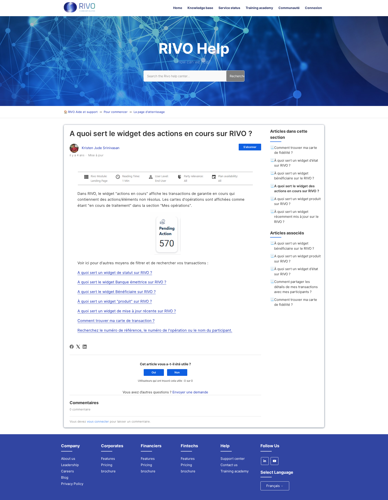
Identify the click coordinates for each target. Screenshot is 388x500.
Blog (64, 477)
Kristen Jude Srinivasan (100, 148)
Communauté (289, 8)
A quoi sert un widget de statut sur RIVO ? (114, 272)
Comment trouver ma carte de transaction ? (115, 320)
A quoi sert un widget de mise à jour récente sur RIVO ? (126, 311)
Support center (232, 458)
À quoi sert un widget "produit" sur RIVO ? (114, 301)
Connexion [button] (313, 8)
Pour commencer (116, 112)
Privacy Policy (72, 484)
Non (177, 372)
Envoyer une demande (190, 392)
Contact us (229, 465)
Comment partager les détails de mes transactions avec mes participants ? (296, 287)
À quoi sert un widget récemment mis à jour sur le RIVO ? (296, 216)
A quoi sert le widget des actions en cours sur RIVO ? (296, 188)
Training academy (259, 8)
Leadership (70, 465)
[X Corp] (78, 347)
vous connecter (98, 421)
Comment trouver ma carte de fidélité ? (295, 150)
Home (177, 8)
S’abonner (249, 147)
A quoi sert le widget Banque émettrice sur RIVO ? (121, 282)
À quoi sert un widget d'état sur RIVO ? (296, 163)
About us (68, 458)
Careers (67, 471)
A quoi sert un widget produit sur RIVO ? (297, 201)
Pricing (106, 465)
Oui (154, 372)
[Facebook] (72, 347)
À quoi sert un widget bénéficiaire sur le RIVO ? (294, 176)
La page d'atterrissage (149, 112)
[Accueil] (79, 11)
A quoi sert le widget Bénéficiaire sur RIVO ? (116, 291)
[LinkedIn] (85, 347)
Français (273, 486)
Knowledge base (200, 8)
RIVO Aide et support (83, 112)
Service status (229, 8)
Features (108, 458)
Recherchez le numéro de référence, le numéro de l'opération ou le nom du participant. (154, 330)
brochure (108, 471)
